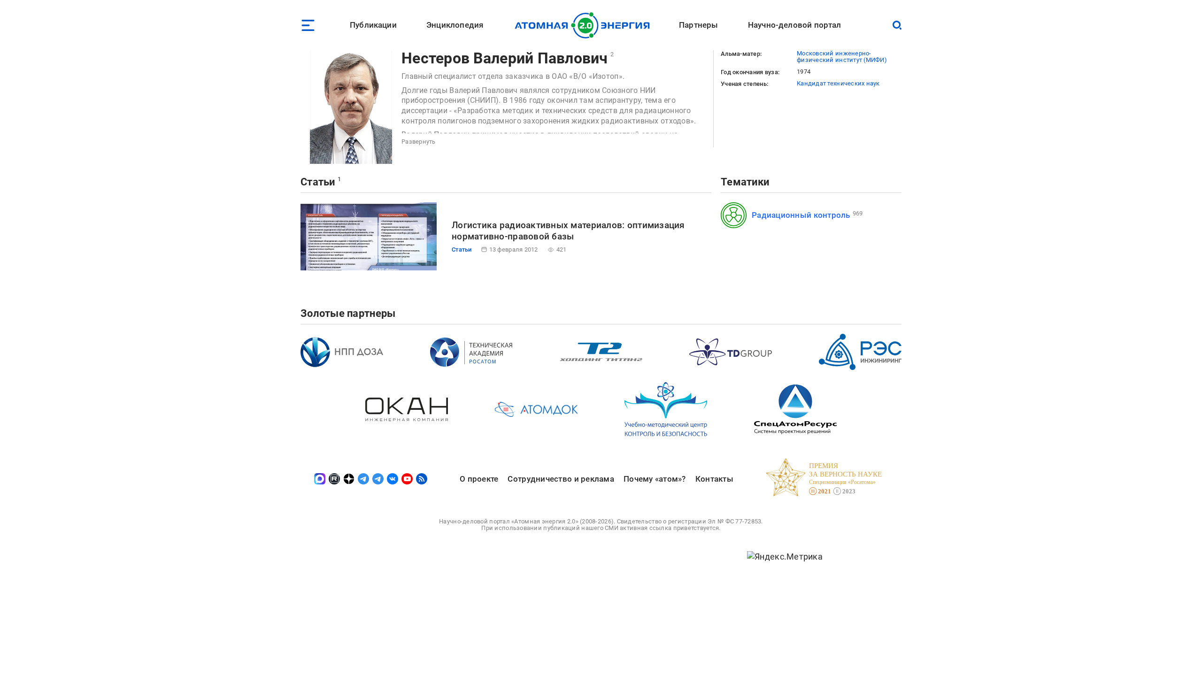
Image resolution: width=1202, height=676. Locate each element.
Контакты (714, 479)
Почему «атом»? (655, 479)
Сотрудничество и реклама (561, 479)
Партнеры (698, 25)
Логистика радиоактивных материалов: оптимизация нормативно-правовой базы (568, 231)
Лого (585, 25)
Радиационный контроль (801, 215)
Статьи (317, 182)
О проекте (479, 479)
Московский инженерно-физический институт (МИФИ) (842, 56)
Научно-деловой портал (794, 25)
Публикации (373, 25)
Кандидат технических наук (838, 83)
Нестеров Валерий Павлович (504, 58)
